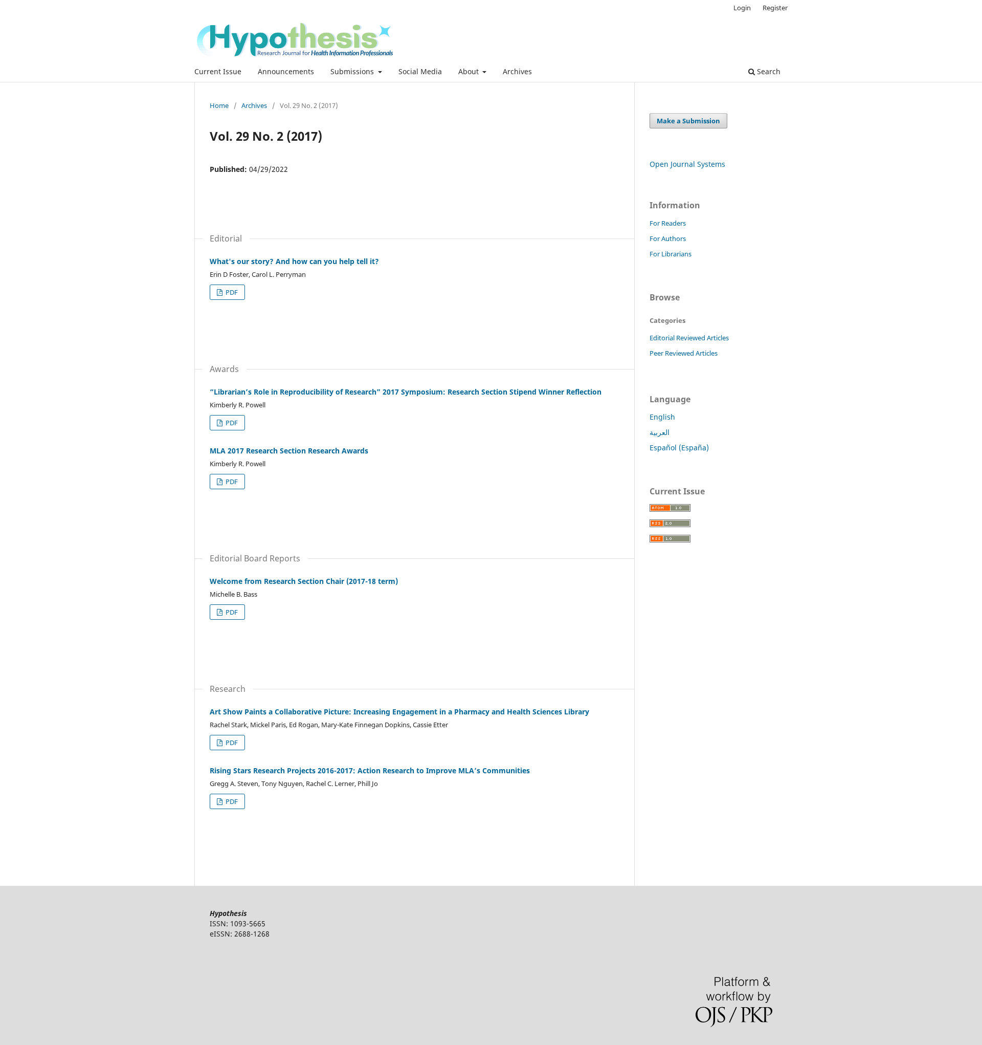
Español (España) (679, 447)
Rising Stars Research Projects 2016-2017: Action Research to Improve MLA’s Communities (370, 770)
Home (219, 105)
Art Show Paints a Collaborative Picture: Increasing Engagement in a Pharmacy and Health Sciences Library (399, 711)
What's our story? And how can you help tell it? (294, 261)
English (662, 417)
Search (767, 71)
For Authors (668, 238)
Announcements (286, 71)
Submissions (353, 71)
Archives (517, 71)
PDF (231, 292)
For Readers (668, 223)
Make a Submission (688, 120)
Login (742, 7)
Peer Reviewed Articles (684, 353)
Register (775, 7)
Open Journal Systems (687, 164)
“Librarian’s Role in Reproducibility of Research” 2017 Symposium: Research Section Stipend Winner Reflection (405, 392)
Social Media (420, 71)
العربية (659, 432)
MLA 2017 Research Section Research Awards (289, 450)
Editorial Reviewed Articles (689, 337)
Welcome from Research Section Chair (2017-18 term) (304, 581)
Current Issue (217, 71)
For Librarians (670, 253)
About (469, 71)
